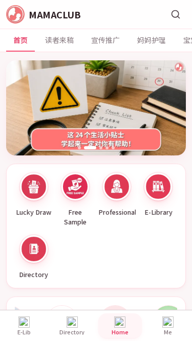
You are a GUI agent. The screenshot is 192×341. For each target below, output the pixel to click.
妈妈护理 (151, 40)
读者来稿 (59, 40)
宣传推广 (105, 40)
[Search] (175, 14)
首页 (20, 40)
